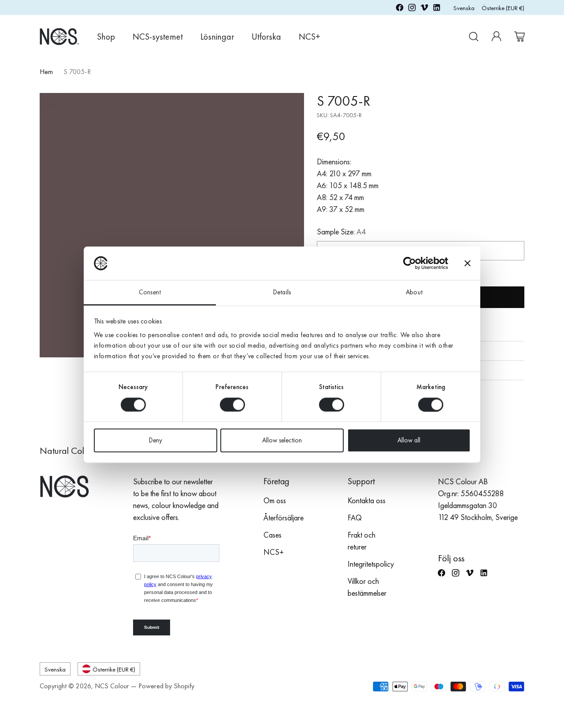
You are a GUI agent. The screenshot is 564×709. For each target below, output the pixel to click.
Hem (46, 71)
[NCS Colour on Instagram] (412, 9)
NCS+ (273, 552)
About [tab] (414, 292)
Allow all (408, 440)
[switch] (232, 404)
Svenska (464, 8)
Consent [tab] (150, 292)
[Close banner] (467, 263)
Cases (272, 535)
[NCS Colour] (59, 36)
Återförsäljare (283, 517)
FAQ (355, 517)
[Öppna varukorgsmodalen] (519, 36)
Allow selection (282, 440)
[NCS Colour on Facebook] (399, 9)
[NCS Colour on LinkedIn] (436, 9)
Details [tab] (282, 292)
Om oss (274, 500)
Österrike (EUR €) (503, 8)
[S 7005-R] (172, 225)
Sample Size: (341, 231)
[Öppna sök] (473, 36)
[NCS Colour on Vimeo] (424, 9)
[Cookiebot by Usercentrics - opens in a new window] (409, 263)
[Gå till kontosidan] (496, 36)
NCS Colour (112, 685)
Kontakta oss (367, 500)
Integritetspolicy (371, 564)
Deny (155, 440)
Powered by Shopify (166, 685)
